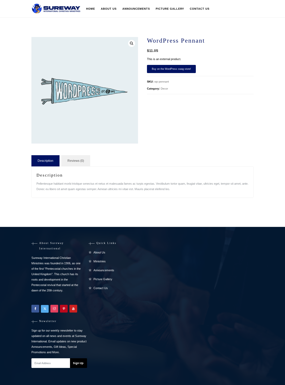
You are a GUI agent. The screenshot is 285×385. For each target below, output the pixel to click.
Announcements (136, 8)
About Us (109, 8)
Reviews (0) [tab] (75, 160)
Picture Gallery (170, 8)
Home (90, 8)
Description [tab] (45, 160)
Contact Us (199, 8)
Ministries (99, 261)
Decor (164, 88)
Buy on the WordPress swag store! (171, 68)
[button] (131, 43)
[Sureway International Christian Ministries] (56, 9)
